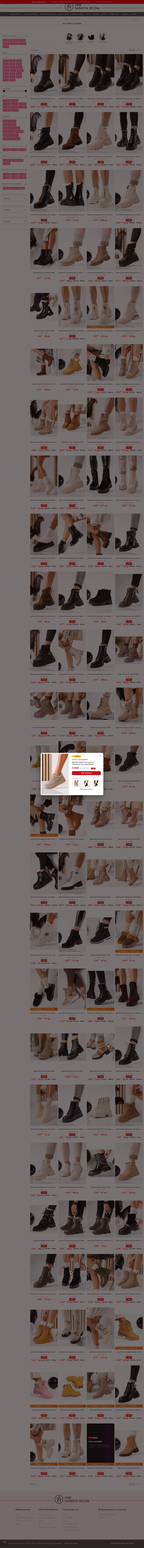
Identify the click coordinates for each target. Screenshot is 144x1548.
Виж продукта (86, 773)
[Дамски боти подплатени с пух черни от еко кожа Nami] (96, 783)
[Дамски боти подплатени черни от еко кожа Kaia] (86, 783)
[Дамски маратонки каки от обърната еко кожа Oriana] (76, 783)
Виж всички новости (86, 789)
